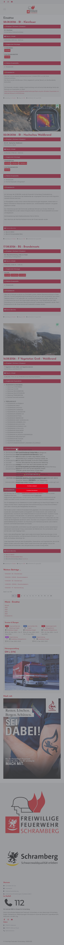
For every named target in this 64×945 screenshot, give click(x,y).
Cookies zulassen (32, 486)
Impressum (39, 493)
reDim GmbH (38, 495)
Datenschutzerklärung (28, 493)
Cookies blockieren (32, 490)
